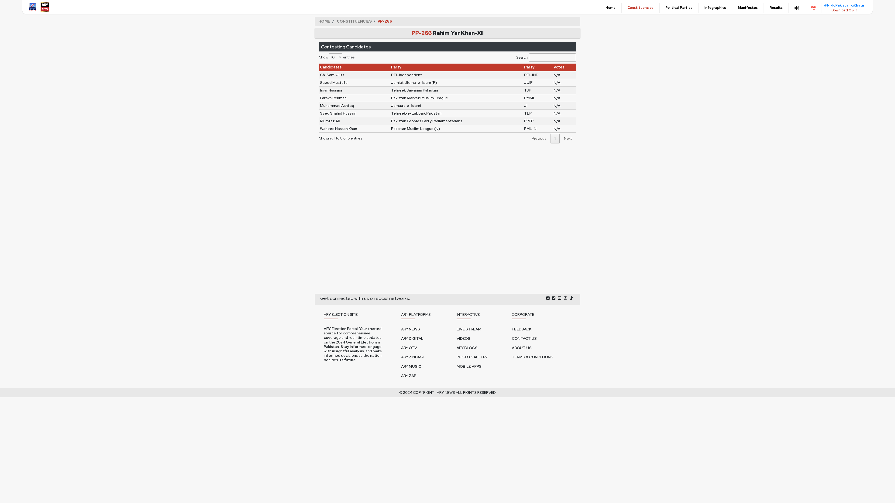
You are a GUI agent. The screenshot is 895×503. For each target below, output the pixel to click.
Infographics (715, 8)
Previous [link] (539, 138)
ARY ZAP (408, 375)
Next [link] (568, 138)
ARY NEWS (410, 329)
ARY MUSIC (411, 366)
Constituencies (640, 8)
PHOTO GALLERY (472, 357)
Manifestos (748, 8)
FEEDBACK (521, 329)
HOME (324, 21)
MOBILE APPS (469, 366)
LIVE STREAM (469, 329)
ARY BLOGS (467, 347)
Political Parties (678, 8)
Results (776, 8)
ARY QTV (409, 347)
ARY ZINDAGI (412, 357)
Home (611, 8)
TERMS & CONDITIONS (532, 357)
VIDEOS (463, 338)
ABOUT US (522, 347)
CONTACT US (524, 338)
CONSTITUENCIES (354, 21)
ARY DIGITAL (412, 338)
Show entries (337, 57)
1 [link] (555, 138)
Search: (522, 57)
